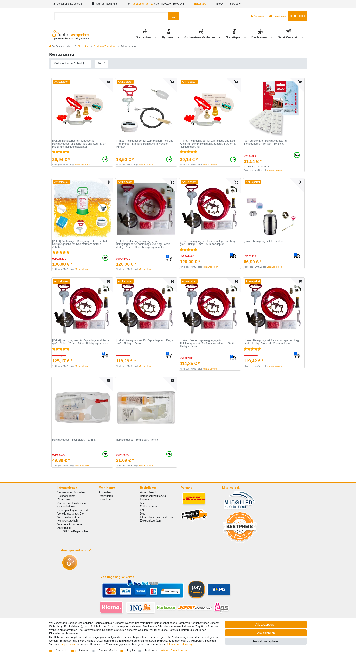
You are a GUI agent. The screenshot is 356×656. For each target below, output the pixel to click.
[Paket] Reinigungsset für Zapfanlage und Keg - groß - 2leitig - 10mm (144, 342)
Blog (142, 513)
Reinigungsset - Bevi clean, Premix (137, 439)
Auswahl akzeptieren (265, 641)
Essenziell (62, 650)
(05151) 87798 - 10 (142, 3)
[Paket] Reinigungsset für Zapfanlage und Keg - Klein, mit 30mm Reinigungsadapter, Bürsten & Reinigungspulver (208, 143)
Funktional (151, 650)
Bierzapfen (144, 37)
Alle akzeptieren (265, 624)
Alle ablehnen (266, 632)
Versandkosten (82, 164)
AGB (143, 503)
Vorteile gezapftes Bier (70, 513)
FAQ (142, 510)
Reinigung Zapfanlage (104, 46)
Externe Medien (108, 650)
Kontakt (201, 3)
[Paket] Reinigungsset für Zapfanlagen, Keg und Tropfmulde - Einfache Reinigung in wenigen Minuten (144, 143)
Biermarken (64, 499)
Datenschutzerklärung (153, 495)
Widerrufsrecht (148, 492)
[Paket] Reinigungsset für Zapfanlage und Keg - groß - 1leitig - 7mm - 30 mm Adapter (208, 243)
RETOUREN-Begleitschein (73, 531)
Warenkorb (105, 499)
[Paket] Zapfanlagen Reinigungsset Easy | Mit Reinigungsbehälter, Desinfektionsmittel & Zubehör (79, 244)
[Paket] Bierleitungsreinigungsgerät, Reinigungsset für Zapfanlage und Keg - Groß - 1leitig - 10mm (207, 343)
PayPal (131, 650)
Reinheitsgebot (66, 495)
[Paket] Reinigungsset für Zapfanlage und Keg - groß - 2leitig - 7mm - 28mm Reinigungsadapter (80, 342)
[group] (82, 108)
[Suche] (173, 16)
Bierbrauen (259, 37)
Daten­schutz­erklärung (179, 644)
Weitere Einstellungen (174, 650)
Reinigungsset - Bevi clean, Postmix (74, 439)
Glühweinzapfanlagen (200, 37)
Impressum (146, 499)
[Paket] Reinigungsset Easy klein (263, 241)
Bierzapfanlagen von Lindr (72, 510)
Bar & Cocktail (288, 37)
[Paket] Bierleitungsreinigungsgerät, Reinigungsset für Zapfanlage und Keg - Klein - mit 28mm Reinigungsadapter (80, 143)
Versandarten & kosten (71, 492)
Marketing (83, 650)
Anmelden (105, 492)
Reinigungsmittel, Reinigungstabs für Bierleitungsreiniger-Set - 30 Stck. (265, 142)
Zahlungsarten (148, 506)
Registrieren (106, 495)
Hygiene (168, 37)
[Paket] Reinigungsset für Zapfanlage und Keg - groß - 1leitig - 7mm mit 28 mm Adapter (272, 342)
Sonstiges (233, 37)
